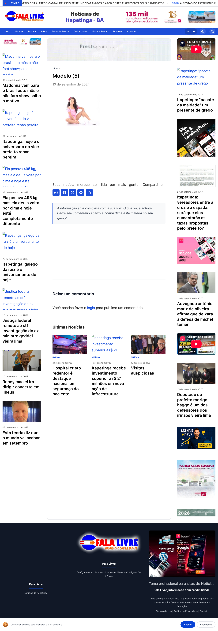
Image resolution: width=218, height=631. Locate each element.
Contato (131, 31)
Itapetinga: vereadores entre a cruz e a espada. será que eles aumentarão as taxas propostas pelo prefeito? (195, 213)
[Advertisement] (109, 153)
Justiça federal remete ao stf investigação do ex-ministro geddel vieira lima (22, 330)
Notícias (19, 31)
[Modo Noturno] (203, 31)
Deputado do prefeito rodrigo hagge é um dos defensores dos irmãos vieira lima (194, 405)
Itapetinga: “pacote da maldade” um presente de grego (195, 104)
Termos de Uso (164, 611)
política (135, 357)
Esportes (117, 31)
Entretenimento (100, 31)
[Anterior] (126, 17)
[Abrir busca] (212, 31)
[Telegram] (80, 192)
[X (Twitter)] (72, 192)
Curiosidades (81, 31)
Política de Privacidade (186, 611)
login (91, 308)
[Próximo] (212, 17)
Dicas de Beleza (60, 31)
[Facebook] (64, 192)
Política (32, 31)
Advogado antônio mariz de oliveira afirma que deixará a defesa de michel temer (195, 314)
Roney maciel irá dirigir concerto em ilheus (21, 386)
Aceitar (188, 624)
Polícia (44, 31)
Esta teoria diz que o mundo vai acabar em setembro (21, 437)
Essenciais (206, 624)
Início (7, 31)
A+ (193, 31)
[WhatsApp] (56, 192)
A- (188, 31)
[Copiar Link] (89, 192)
